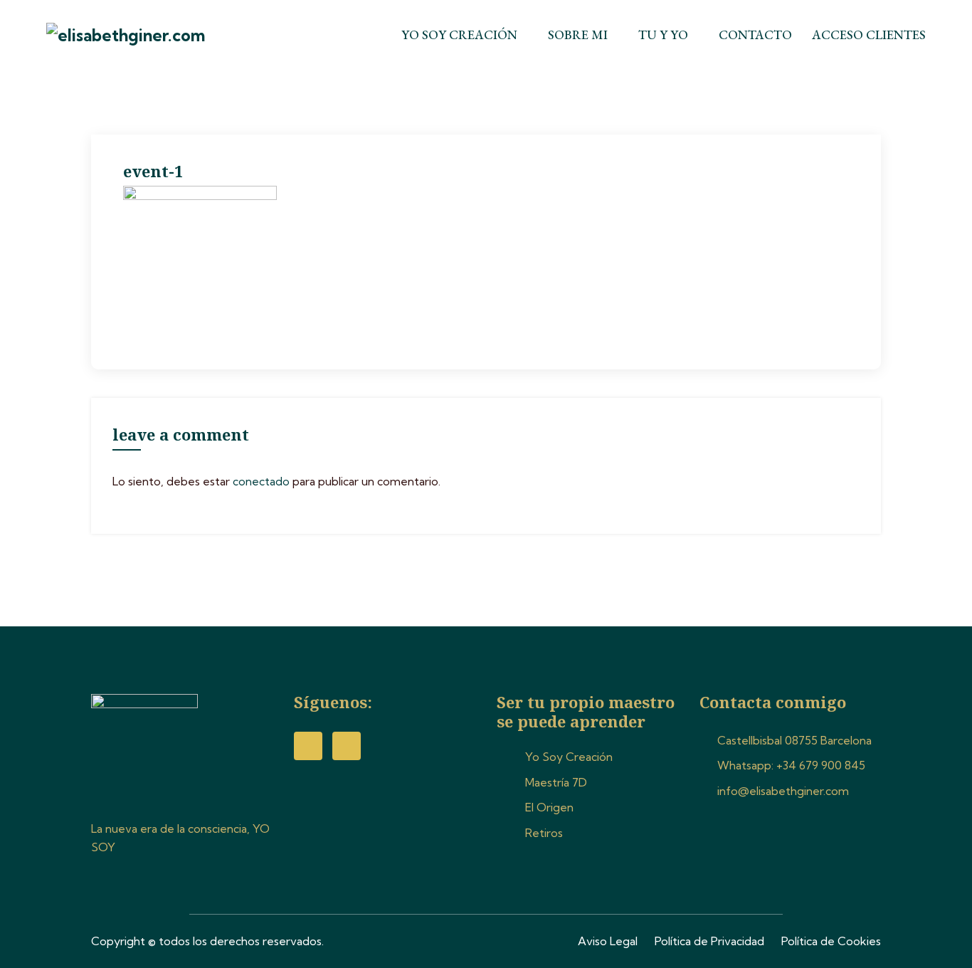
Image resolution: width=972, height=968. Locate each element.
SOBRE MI (578, 34)
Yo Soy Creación (569, 756)
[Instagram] (346, 746)
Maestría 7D (556, 782)
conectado (261, 481)
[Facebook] (308, 746)
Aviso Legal (608, 941)
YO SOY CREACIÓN (459, 34)
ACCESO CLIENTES (869, 34)
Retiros (544, 833)
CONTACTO (755, 34)
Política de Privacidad (709, 941)
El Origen (549, 807)
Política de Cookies (831, 941)
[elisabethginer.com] (148, 35)
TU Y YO (663, 34)
